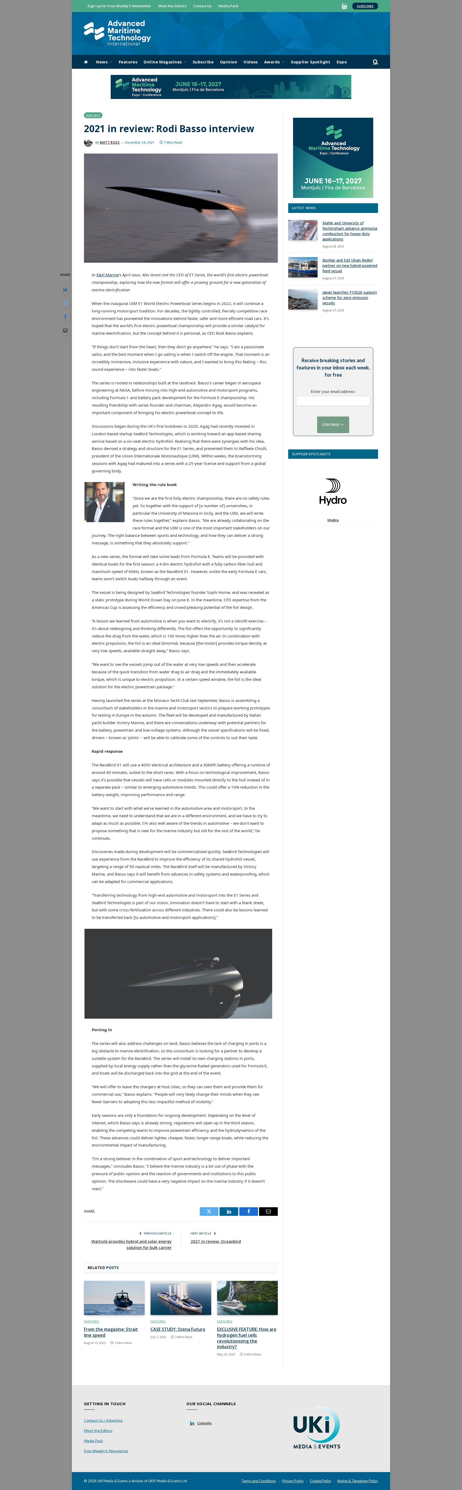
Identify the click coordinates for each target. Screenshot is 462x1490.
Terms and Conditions (258, 1481)
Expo (342, 61)
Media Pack (228, 5)
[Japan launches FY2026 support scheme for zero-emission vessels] (303, 299)
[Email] (65, 330)
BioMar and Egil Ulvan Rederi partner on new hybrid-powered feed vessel (349, 265)
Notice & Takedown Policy (357, 1481)
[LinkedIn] (65, 289)
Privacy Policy (293, 1481)
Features (128, 61)
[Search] (375, 62)
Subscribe (365, 6)
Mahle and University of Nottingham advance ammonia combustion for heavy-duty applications (349, 231)
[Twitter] (65, 302)
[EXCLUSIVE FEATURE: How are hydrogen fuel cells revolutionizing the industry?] (247, 1298)
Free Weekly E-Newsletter (106, 1451)
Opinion (228, 61)
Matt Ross (110, 142)
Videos (251, 61)
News (101, 61)
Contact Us (202, 5)
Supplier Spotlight (310, 61)
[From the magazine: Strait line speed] (114, 1298)
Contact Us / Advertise (103, 1420)
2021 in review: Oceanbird (216, 1241)
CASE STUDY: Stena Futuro (178, 1329)
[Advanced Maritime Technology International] (117, 33)
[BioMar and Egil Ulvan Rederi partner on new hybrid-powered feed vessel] (303, 267)
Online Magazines (163, 61)
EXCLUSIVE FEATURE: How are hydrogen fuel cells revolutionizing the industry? (246, 1338)
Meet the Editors (172, 5)
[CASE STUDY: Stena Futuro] (181, 1298)
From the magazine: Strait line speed (111, 1332)
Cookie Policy (320, 1481)
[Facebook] (65, 316)
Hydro (333, 520)
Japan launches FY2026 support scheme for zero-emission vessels (349, 297)
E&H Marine (108, 274)
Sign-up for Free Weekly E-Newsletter (119, 5)
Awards (272, 61)
